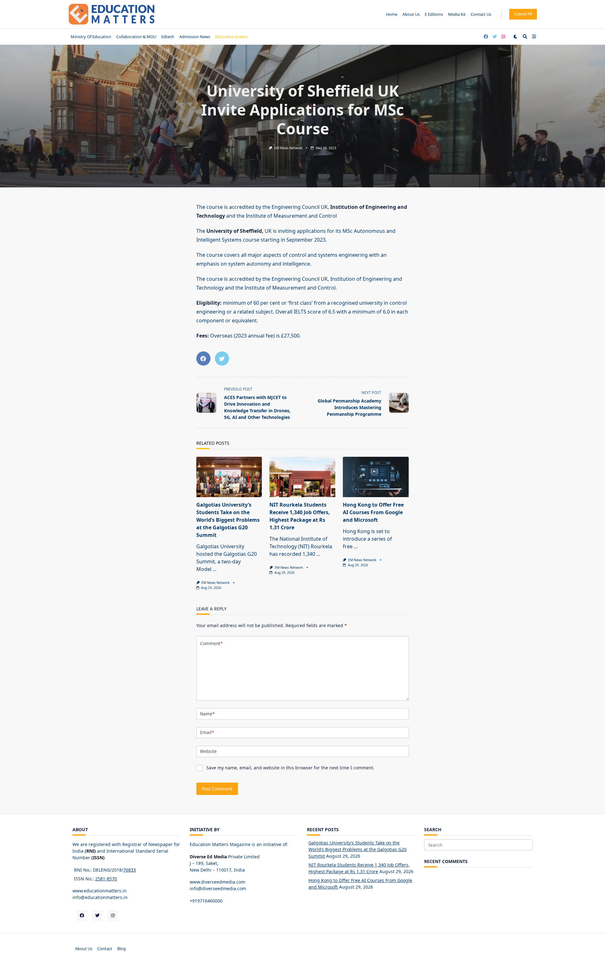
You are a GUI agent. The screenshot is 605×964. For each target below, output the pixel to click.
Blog (121, 948)
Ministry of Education (91, 36)
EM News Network (288, 148)
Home (391, 14)
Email (207, 732)
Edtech (167, 36)
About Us (411, 14)
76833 (129, 870)
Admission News (194, 36)
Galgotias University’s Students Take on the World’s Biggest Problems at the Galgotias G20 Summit (228, 519)
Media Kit (457, 14)
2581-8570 (106, 879)
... (214, 569)
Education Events (231, 36)
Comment (211, 643)
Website (208, 751)
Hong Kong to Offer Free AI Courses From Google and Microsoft (373, 512)
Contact (104, 948)
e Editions (434, 14)
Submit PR (523, 14)
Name (207, 714)
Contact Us (481, 14)
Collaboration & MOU (136, 36)
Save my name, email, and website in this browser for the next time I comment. (290, 768)
